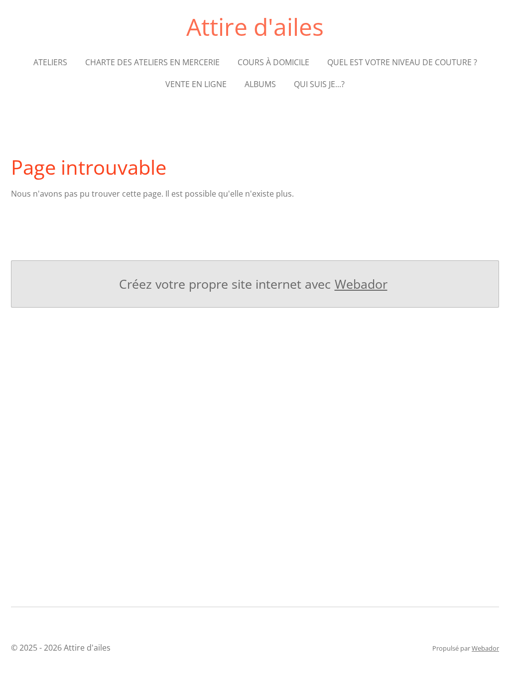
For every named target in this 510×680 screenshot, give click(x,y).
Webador (361, 284)
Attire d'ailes (255, 26)
